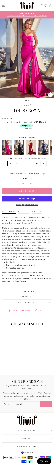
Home (26, 105)
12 (30, 163)
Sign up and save (27, 446)
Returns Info (27, 297)
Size (10, 159)
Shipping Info (27, 291)
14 (37, 163)
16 (44, 163)
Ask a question (27, 302)
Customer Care (27, 430)
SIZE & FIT (23, 211)
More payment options (27, 205)
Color (27, 137)
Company (27, 438)
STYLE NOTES (9, 211)
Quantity (27, 178)
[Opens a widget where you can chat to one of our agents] (44, 461)
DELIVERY (36, 211)
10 (23, 163)
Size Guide (23, 159)
